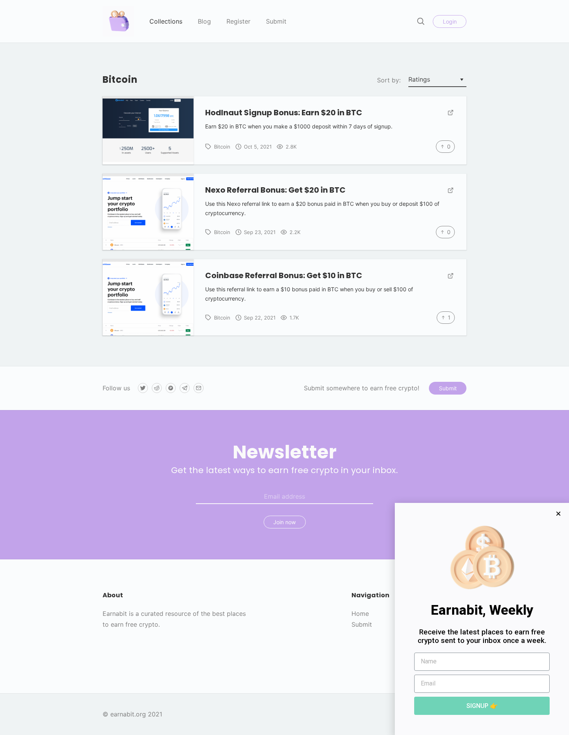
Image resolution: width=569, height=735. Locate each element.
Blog (204, 21)
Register (238, 21)
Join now (284, 522)
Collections (165, 21)
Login (450, 21)
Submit (276, 21)
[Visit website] (450, 113)
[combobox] (437, 80)
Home (360, 613)
